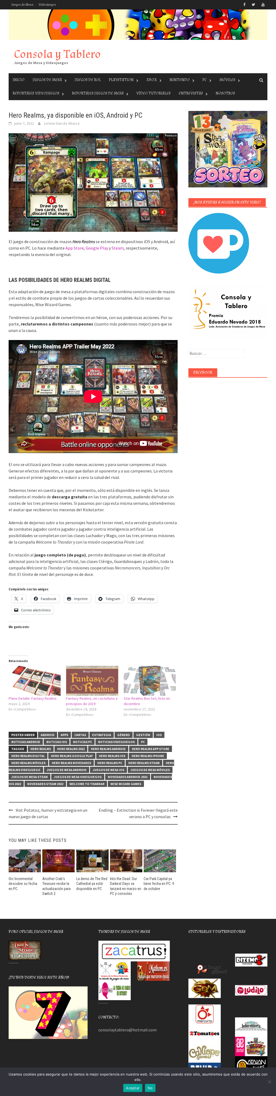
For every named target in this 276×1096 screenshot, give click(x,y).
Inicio (19, 79)
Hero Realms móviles (28, 763)
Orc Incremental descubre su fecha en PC (23, 884)
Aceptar (133, 1088)
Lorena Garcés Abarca (62, 123)
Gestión (143, 735)
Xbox (151, 79)
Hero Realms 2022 (71, 749)
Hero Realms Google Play (72, 756)
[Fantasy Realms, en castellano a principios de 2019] (92, 681)
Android (47, 735)
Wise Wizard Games (126, 784)
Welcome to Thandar (87, 784)
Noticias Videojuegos (116, 742)
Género (123, 735)
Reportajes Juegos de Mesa (98, 93)
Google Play (97, 248)
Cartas (80, 735)
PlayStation (121, 79)
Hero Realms (40, 749)
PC (204, 79)
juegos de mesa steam (29, 777)
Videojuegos (47, 5)
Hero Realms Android (108, 749)
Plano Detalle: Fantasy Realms (33, 698)
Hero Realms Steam (144, 763)
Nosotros (225, 93)
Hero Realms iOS (112, 756)
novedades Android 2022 (127, 777)
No (150, 1088)
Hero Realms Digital (28, 756)
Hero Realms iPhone (148, 756)
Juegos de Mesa (22, 5)
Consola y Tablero (57, 54)
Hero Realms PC (109, 763)
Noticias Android (25, 742)
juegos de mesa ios (108, 770)
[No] (269, 1081)
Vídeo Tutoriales (153, 93)
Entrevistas (191, 93)
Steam (118, 248)
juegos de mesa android (67, 770)
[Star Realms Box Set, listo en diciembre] (150, 681)
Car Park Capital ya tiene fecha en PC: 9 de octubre (159, 884)
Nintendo (180, 79)
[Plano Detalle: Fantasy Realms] (35, 681)
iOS (159, 735)
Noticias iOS (56, 742)
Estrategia (101, 735)
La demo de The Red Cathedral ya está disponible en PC (91, 884)
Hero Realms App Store (150, 749)
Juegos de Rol (88, 79)
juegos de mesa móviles (150, 770)
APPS (64, 735)
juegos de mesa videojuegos (78, 777)
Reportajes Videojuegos (36, 93)
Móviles (227, 79)
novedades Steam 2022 (45, 784)
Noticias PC (82, 742)
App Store (74, 248)
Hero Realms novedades (71, 763)
